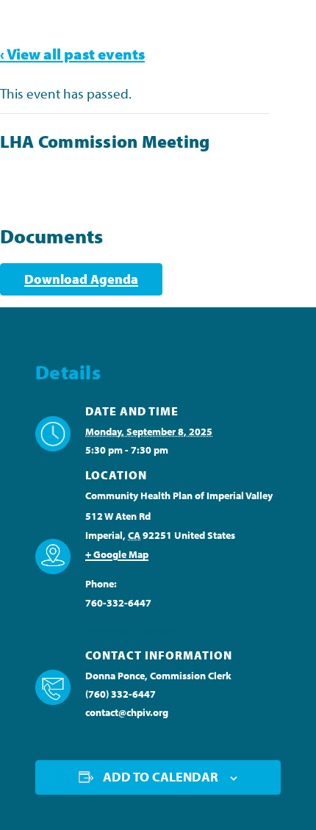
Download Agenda (81, 279)
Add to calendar (160, 776)
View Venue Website (129, 630)
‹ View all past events (72, 53)
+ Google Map (116, 554)
